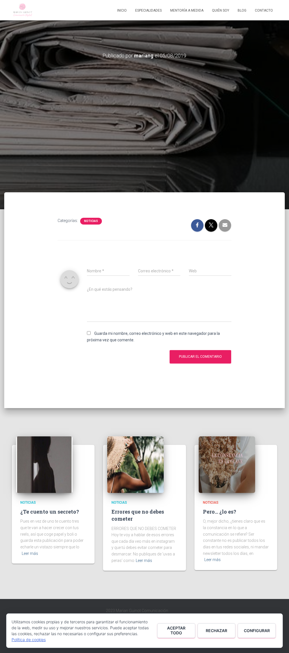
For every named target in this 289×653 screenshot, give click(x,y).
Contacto (264, 10)
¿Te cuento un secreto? (49, 511)
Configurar (257, 630)
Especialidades (148, 10)
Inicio (122, 10)
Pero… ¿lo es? (219, 511)
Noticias (91, 221)
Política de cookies (29, 639)
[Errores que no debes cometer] (135, 464)
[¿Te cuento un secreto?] (44, 464)
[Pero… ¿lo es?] (227, 464)
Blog (242, 10)
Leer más (30, 553)
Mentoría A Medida (186, 10)
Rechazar (216, 630)
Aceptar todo (176, 630)
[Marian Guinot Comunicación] (22, 10)
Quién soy (220, 10)
